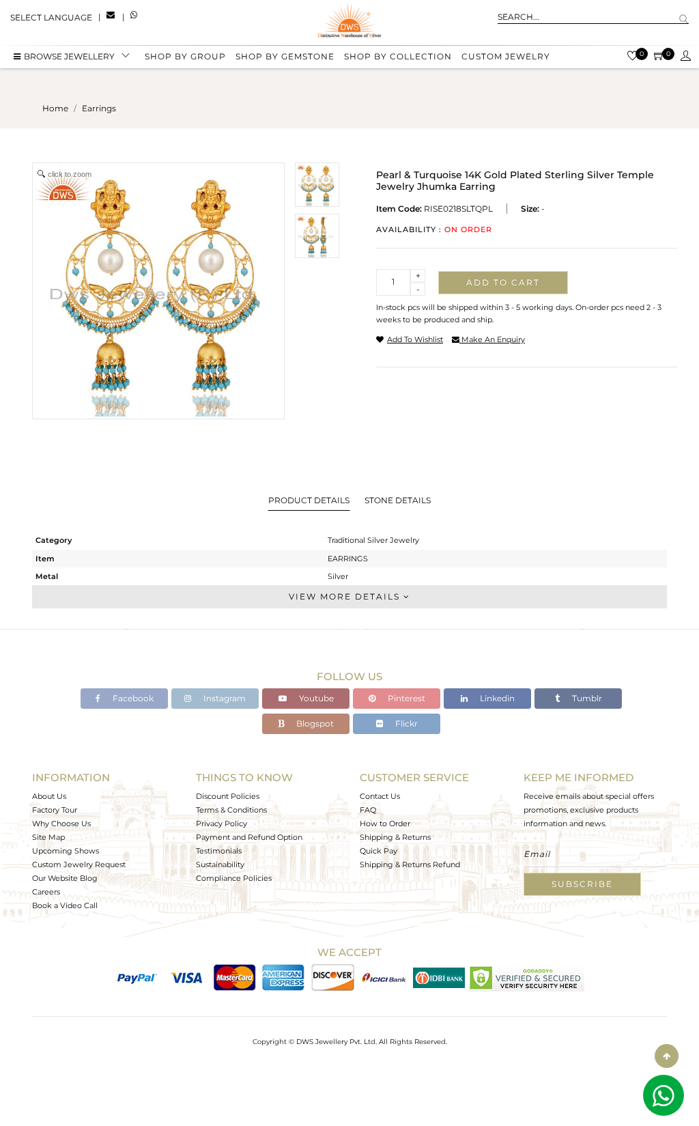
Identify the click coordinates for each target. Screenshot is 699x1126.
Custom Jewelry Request (79, 864)
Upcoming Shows (65, 851)
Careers (46, 892)
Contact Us (380, 796)
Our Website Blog (65, 878)
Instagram (223, 698)
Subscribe (582, 884)
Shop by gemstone (285, 56)
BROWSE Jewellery (69, 56)
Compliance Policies (234, 878)
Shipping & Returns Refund (410, 864)
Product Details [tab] (309, 500)
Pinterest (405, 698)
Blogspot (314, 723)
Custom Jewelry (505, 56)
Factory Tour (54, 810)
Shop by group (185, 56)
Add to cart (503, 282)
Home (55, 108)
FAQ (368, 810)
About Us (49, 796)
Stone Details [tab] (398, 500)
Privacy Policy (221, 823)
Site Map (48, 837)
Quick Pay (378, 851)
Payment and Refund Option (249, 837)
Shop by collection (398, 56)
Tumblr (586, 698)
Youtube (315, 698)
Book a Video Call (65, 905)
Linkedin (496, 698)
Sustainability (220, 864)
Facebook (132, 698)
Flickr (405, 723)
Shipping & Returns (395, 837)
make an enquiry (492, 339)
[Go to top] (667, 1056)
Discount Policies (227, 796)
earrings (99, 108)
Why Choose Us (61, 823)
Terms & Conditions (231, 810)
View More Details (346, 596)
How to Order (385, 823)
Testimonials (219, 851)
